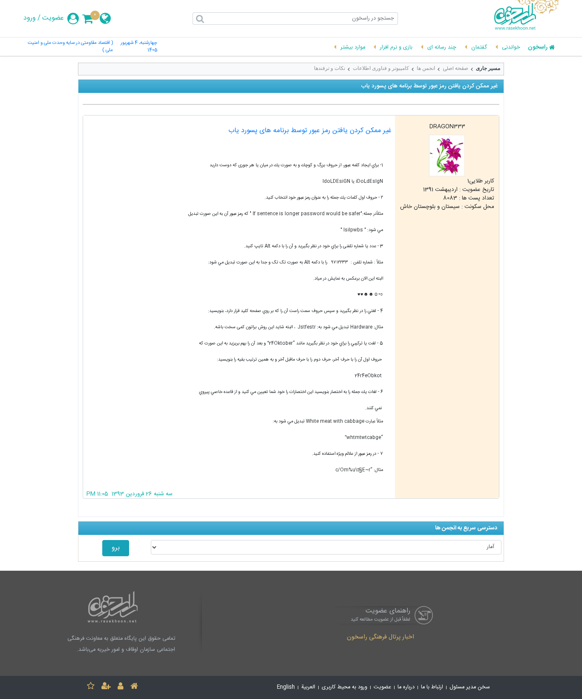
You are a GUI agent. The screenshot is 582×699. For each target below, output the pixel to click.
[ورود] (120, 687)
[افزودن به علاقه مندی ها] (91, 687)
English (286, 687)
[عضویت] (106, 687)
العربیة (308, 687)
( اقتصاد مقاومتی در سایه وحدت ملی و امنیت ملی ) (70, 47)
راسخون (537, 47)
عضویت (53, 18)
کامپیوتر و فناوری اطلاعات (381, 68)
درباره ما (406, 687)
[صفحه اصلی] (134, 687)
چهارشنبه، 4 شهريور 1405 (139, 47)
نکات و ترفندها (329, 68)
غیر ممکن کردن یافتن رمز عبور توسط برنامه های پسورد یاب (310, 130)
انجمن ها (426, 68)
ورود (29, 18)
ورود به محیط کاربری (344, 687)
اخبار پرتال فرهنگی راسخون (380, 637)
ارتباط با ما (432, 687)
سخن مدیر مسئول (469, 687)
